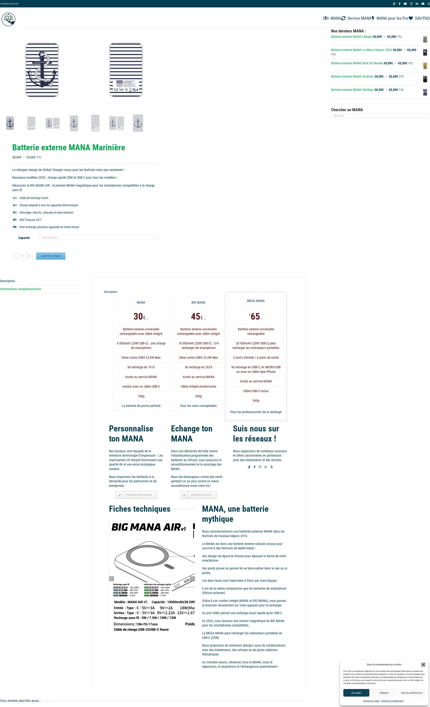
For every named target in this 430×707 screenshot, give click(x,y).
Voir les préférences (412, 692)
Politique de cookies (371, 701)
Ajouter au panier (50, 256)
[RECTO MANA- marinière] (42, 70)
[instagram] (260, 467)
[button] (423, 664)
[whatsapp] (266, 467)
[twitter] (271, 467)
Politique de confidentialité (392, 701)
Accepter (356, 692)
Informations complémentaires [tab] (20, 289)
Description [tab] (7, 281)
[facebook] (254, 467)
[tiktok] (249, 467)
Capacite (24, 238)
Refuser (384, 692)
